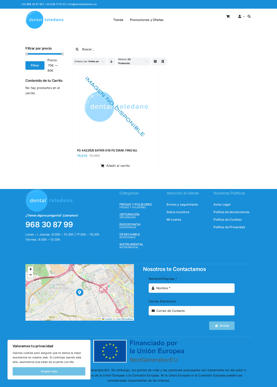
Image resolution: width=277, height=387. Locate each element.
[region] (49, 359)
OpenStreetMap (124, 318)
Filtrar (35, 65)
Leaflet (108, 318)
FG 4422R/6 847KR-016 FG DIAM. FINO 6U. (107, 150)
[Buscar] (249, 17)
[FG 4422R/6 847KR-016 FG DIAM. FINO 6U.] (115, 71)
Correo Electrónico (162, 301)
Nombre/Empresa (163, 279)
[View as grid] (155, 61)
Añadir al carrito (118, 165)
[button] (79, 292)
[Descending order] (111, 61)
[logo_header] (44, 12)
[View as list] (163, 61)
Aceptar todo (49, 371)
